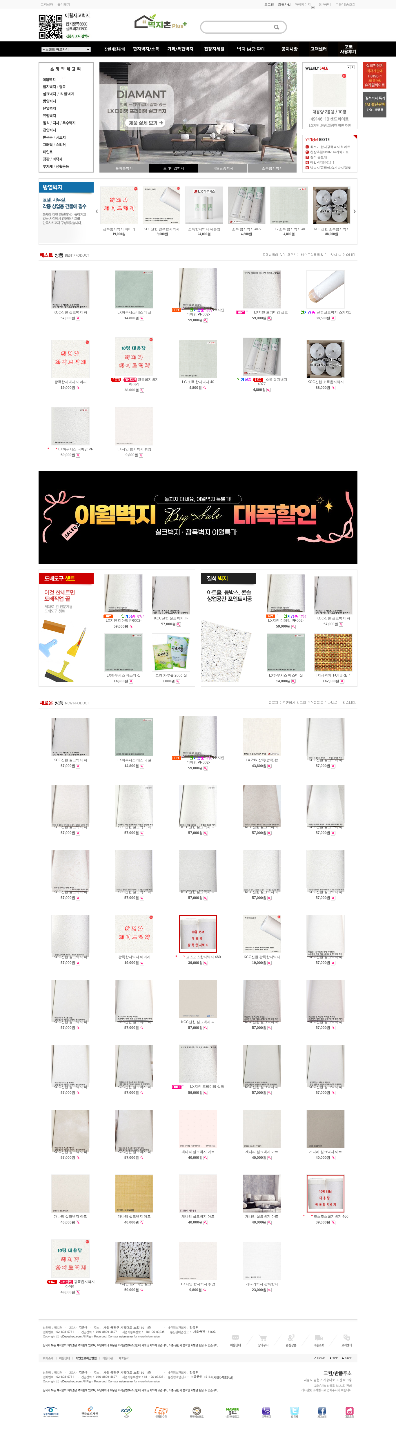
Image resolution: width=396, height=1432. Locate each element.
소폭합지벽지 (272, 168)
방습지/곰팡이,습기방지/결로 (330, 167)
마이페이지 (303, 4)
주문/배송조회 (345, 4)
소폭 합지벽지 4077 (204, 229)
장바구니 (325, 4)
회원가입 (284, 4)
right (354, 211)
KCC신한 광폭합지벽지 (119, 229)
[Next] (352, 67)
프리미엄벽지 (173, 168)
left (96, 211)
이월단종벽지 (222, 168)
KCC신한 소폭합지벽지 (289, 229)
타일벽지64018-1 (322, 162)
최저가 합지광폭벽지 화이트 (330, 146)
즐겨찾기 (63, 4)
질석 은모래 (318, 157)
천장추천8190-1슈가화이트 (329, 152)
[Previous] (349, 67)
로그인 (269, 4)
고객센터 (47, 4)
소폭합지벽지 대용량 (162, 229)
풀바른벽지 (124, 168)
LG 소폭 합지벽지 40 (246, 229)
